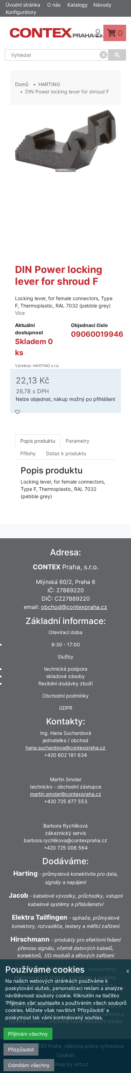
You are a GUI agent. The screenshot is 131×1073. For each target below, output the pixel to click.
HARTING (49, 84)
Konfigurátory (21, 12)
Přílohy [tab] (28, 453)
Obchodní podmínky (65, 696)
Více (20, 313)
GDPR (65, 708)
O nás (53, 5)
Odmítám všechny (29, 1065)
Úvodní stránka (23, 5)
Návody (102, 5)
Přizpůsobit (21, 1049)
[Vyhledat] (117, 55)
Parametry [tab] (77, 441)
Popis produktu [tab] (37, 441)
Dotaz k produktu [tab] (66, 453)
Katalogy (77, 5)
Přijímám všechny (28, 1034)
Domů (21, 84)
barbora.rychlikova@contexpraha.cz (65, 840)
